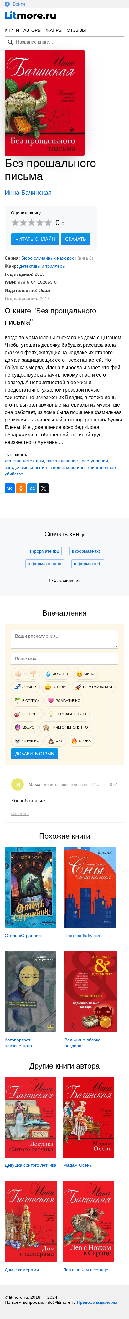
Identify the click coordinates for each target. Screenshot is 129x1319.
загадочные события (26, 467)
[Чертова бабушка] (90, 926)
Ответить (20, 813)
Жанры (54, 30)
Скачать (75, 239)
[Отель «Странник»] (30, 926)
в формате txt (86, 551)
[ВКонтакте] (10, 488)
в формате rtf (87, 563)
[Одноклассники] (21, 488)
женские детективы (24, 460)
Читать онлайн (35, 239)
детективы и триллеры (42, 266)
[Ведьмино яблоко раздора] (90, 1030)
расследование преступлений (77, 460)
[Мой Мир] (32, 488)
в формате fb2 (44, 551)
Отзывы (76, 30)
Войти (19, 4)
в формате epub (44, 563)
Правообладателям (97, 1302)
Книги (12, 30)
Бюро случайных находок (47, 257)
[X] (44, 488)
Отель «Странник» (24, 935)
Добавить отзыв (34, 753)
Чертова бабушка (82, 935)
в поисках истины (67, 467)
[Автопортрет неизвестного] (30, 1030)
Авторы (32, 30)
